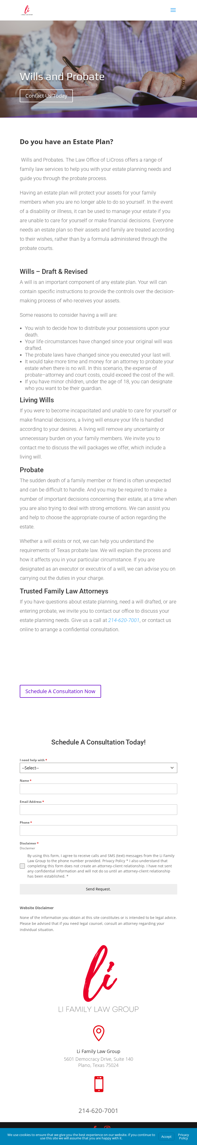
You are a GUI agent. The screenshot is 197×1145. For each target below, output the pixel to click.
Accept (166, 1136)
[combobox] (98, 768)
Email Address (32, 801)
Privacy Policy (183, 1136)
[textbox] (93, 768)
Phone (26, 822)
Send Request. (98, 889)
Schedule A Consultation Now (60, 691)
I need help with (33, 760)
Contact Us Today (46, 95)
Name (26, 780)
